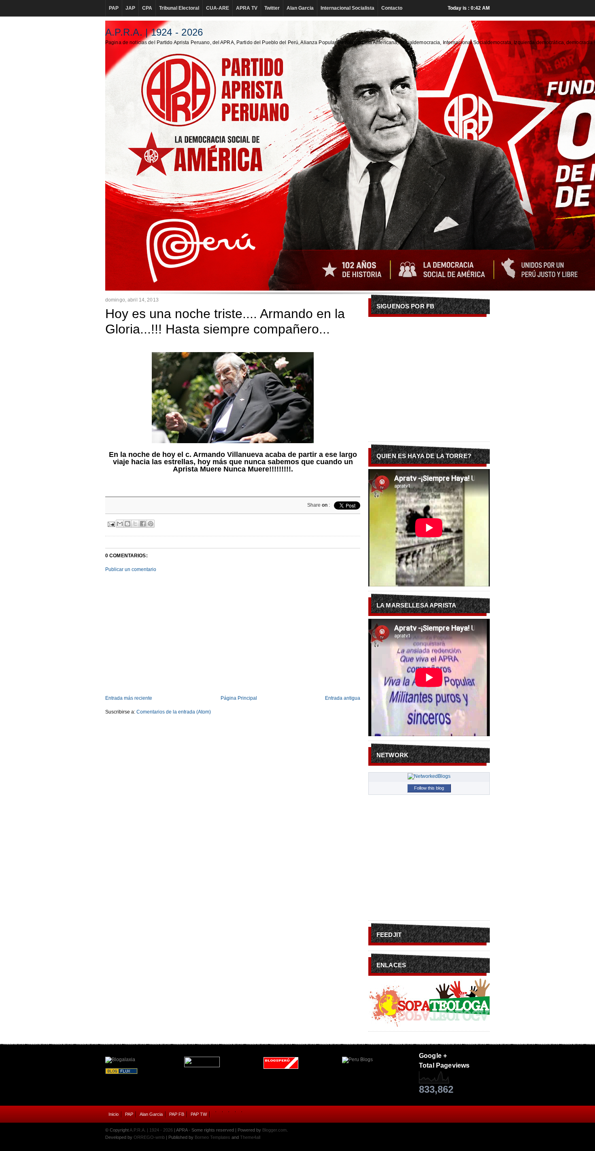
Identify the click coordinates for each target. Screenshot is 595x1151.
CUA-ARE (217, 8)
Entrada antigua (342, 698)
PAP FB (176, 1114)
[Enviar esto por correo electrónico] (120, 524)
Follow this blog (429, 788)
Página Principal (239, 698)
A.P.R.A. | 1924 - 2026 (154, 32)
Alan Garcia (300, 8)
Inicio (113, 1114)
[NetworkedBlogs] (429, 776)
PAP (114, 8)
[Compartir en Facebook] (143, 524)
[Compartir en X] (135, 524)
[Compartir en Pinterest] (151, 524)
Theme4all (250, 1137)
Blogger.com (274, 1130)
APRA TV (246, 8)
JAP (130, 8)
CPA (147, 8)
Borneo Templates (212, 1137)
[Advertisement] (232, 633)
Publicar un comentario (130, 569)
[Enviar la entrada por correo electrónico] (110, 523)
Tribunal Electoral (179, 8)
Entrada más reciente (128, 698)
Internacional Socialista (347, 8)
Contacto (391, 8)
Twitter (272, 8)
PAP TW (199, 1114)
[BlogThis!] (127, 524)
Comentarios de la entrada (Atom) (173, 712)
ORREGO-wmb (149, 1137)
